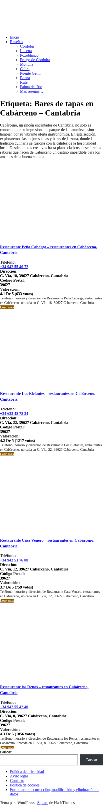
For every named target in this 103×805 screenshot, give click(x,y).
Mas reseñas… (31, 91)
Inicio (14, 37)
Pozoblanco (29, 55)
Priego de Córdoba (35, 60)
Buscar (6, 752)
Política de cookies (25, 785)
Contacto (17, 780)
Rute (24, 82)
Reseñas (16, 42)
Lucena (26, 51)
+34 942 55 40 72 (14, 267)
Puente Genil (30, 73)
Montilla (26, 64)
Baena (25, 78)
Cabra (25, 69)
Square (42, 802)
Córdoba (27, 46)
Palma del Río (31, 87)
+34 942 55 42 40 (14, 707)
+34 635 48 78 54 (14, 413)
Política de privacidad (27, 771)
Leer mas (7, 307)
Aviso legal (19, 776)
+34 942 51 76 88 (14, 560)
